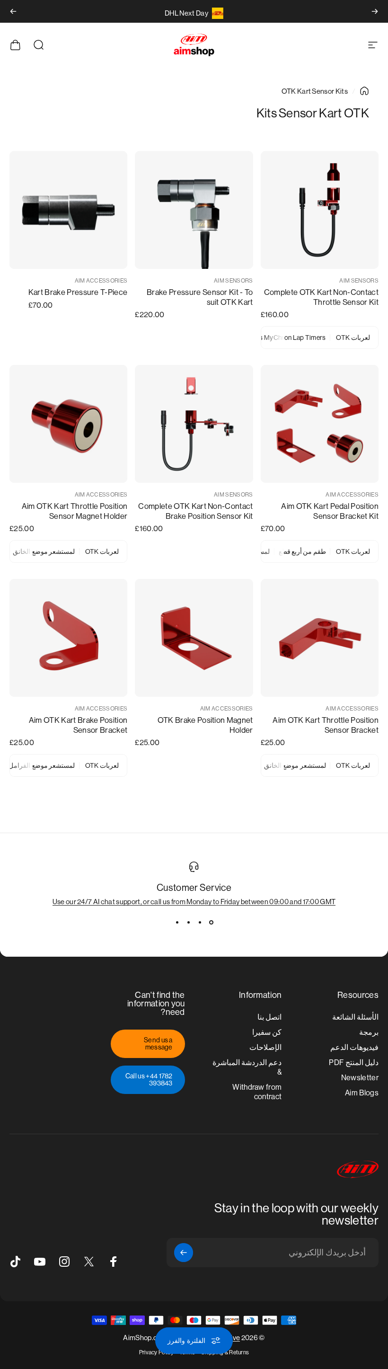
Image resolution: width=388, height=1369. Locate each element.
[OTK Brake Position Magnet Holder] (194, 638)
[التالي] (13, 11)
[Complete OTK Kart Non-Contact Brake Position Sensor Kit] (194, 424)
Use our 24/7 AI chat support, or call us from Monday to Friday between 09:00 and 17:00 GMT (194, 902)
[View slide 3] (188, 922)
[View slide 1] (211, 922)
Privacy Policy (156, 1352)
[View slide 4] (177, 922)
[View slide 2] (199, 922)
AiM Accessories (101, 280)
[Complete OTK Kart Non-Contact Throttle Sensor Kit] (320, 210)
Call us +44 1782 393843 (149, 1079)
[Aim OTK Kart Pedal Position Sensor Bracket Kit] (320, 424)
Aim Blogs (362, 1092)
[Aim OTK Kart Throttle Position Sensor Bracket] (320, 638)
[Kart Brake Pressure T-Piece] (68, 210)
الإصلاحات (265, 1047)
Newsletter (360, 1077)
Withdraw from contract (257, 1092)
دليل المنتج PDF (354, 1062)
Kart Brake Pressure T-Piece (78, 292)
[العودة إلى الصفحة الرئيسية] (364, 91)
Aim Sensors (359, 280)
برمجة (369, 1032)
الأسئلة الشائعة (355, 1017)
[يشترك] (183, 1252)
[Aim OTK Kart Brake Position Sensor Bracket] (68, 638)
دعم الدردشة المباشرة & (247, 1067)
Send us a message (158, 1043)
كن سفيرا (267, 1032)
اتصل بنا (269, 1017)
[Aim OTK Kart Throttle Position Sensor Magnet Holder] (68, 424)
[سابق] (374, 11)
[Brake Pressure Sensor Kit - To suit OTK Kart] (194, 210)
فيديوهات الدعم (354, 1047)
